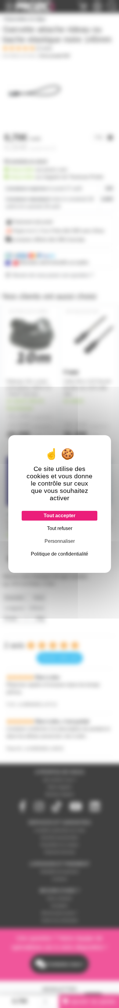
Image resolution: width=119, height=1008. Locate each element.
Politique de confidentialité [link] (59, 553)
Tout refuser (59, 528)
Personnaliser (60, 541)
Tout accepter (59, 515)
